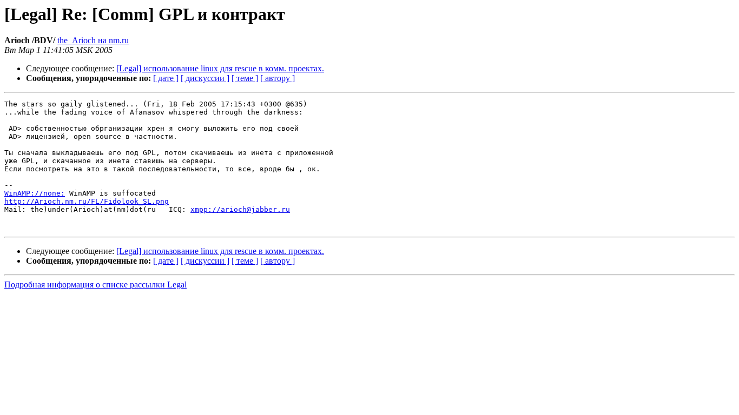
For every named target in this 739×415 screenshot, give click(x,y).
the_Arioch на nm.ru (93, 40)
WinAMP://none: (34, 193)
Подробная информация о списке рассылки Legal (95, 284)
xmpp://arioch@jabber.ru (240, 209)
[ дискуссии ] (205, 78)
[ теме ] (245, 78)
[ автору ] (277, 78)
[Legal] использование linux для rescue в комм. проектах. (220, 68)
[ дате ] (166, 78)
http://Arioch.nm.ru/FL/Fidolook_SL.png (86, 201)
